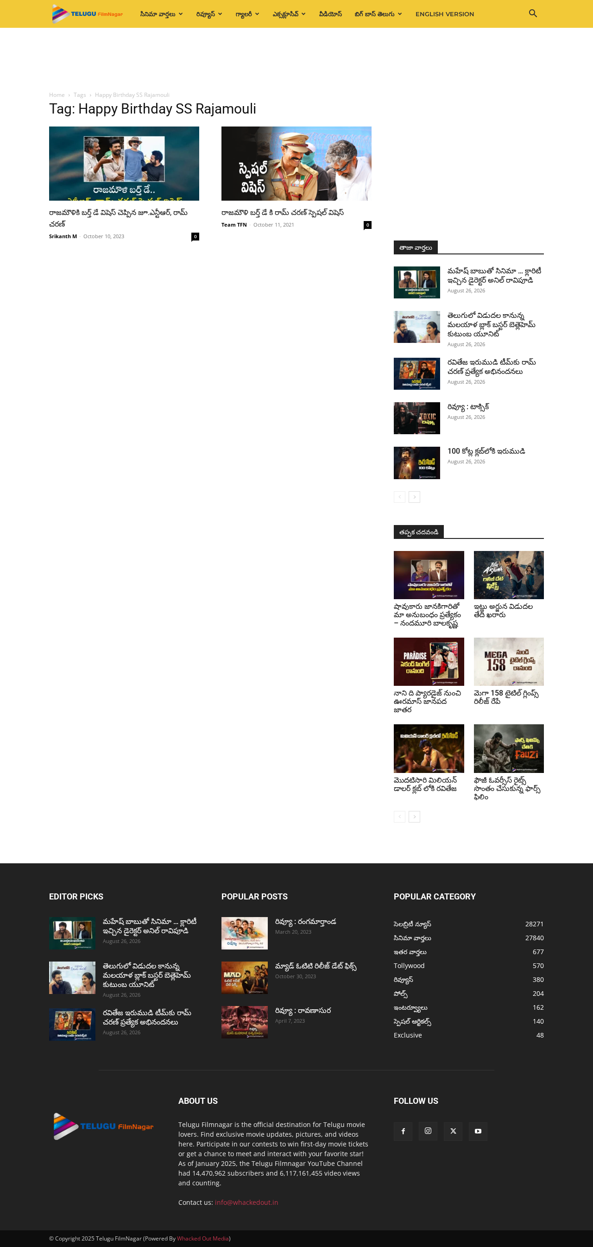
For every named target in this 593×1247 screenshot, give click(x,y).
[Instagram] (428, 1131)
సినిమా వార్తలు (158, 14)
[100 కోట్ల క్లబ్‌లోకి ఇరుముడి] (417, 463)
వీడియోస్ (330, 14)
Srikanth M (63, 236)
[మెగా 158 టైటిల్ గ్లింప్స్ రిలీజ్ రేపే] (509, 662)
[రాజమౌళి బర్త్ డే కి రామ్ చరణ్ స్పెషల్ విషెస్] (296, 164)
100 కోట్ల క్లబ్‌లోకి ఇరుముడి (486, 451)
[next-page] (414, 497)
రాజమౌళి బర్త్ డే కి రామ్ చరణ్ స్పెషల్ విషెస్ (282, 212)
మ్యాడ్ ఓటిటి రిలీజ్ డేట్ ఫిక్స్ (317, 966)
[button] (533, 14)
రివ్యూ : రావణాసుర (303, 1010)
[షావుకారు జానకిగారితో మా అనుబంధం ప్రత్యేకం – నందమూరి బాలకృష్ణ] (429, 575)
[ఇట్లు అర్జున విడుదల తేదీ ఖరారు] (509, 575)
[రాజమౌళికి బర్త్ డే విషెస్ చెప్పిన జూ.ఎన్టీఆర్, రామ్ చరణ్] (124, 164)
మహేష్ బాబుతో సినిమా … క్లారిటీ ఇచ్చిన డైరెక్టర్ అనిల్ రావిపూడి (494, 275)
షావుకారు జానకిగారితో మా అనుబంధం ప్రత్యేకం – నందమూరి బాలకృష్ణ (427, 614)
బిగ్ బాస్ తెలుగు (375, 14)
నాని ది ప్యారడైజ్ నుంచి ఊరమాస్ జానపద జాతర (427, 701)
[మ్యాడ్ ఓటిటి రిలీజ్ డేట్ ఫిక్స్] (244, 978)
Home (57, 95)
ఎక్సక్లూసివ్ (285, 14)
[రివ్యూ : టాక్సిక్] (417, 418)
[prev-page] (399, 497)
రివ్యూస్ (205, 14)
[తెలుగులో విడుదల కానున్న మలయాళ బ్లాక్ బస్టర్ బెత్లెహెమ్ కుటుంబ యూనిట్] (417, 327)
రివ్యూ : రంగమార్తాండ (305, 921)
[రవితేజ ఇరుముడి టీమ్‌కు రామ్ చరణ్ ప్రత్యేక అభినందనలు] (417, 374)
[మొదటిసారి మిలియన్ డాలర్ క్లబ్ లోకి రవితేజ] (429, 748)
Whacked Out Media (203, 1238)
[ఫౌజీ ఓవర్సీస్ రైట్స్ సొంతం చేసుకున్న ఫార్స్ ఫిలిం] (509, 748)
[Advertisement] (296, 60)
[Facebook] (403, 1131)
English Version (445, 14)
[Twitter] (453, 1131)
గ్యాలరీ (244, 14)
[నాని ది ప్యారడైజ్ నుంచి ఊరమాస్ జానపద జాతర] (429, 662)
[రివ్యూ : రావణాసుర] (244, 1022)
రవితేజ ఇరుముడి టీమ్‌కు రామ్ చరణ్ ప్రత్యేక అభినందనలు (492, 367)
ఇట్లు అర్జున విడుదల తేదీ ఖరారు (503, 610)
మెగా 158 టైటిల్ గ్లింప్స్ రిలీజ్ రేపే (506, 697)
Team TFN (234, 224)
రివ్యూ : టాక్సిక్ (468, 406)
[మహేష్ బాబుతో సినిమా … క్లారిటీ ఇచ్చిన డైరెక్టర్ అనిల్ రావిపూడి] (417, 282)
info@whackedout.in (246, 1202)
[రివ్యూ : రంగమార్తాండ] (244, 933)
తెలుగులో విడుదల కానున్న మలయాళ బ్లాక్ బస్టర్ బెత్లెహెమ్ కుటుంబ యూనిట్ (492, 324)
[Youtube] (478, 1131)
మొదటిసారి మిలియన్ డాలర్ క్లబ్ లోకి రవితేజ (425, 784)
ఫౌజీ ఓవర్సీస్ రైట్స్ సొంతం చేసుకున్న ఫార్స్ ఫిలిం (507, 788)
